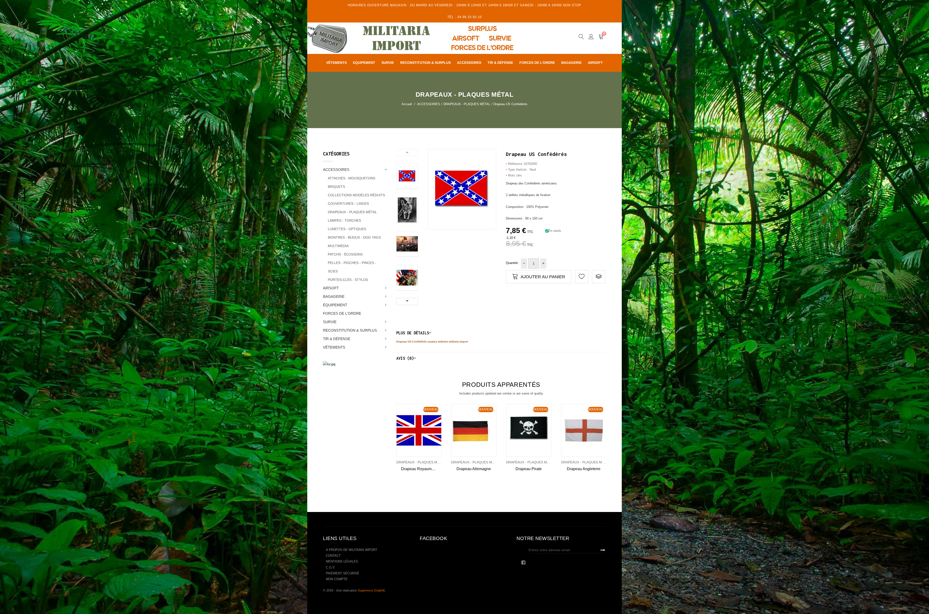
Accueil (407, 104)
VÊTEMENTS (334, 347)
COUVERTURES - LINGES (348, 203)
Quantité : (513, 263)
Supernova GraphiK (371, 590)
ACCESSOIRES (336, 170)
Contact (333, 555)
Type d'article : (518, 169)
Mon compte (337, 579)
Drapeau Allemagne (474, 469)
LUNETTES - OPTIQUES (347, 229)
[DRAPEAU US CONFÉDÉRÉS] (407, 209)
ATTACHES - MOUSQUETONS (351, 178)
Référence (515, 164)
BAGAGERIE (334, 296)
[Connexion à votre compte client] (591, 37)
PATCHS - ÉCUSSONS (345, 254)
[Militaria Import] (424, 38)
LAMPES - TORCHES (344, 220)
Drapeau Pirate (529, 469)
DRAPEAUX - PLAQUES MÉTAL (352, 212)
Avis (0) (405, 358)
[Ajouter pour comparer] (598, 276)
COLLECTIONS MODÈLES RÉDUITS (356, 195)
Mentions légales (342, 561)
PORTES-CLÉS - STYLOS (348, 280)
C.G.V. (330, 567)
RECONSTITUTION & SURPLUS (350, 330)
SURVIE (330, 322)
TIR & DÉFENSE (336, 339)
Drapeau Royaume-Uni (421, 469)
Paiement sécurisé (342, 573)
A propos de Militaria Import (351, 550)
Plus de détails (412, 332)
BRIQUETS (336, 187)
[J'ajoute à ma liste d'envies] (581, 276)
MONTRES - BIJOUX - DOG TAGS (354, 237)
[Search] (581, 37)
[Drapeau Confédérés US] (407, 176)
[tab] (501, 333)
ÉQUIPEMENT (335, 305)
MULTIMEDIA (338, 246)
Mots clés (515, 175)
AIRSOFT (331, 288)
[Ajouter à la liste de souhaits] (403, 430)
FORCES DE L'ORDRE (342, 313)
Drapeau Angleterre (583, 469)
